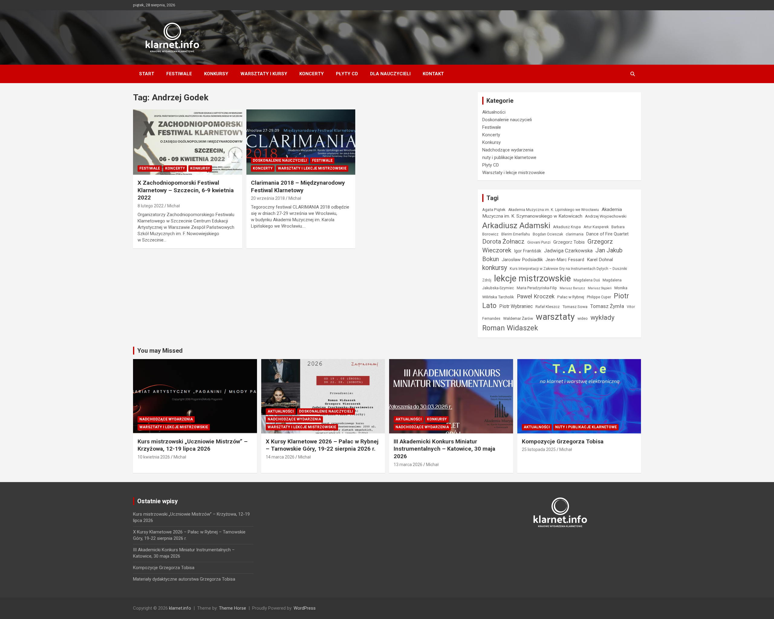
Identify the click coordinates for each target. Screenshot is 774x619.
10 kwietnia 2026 (154, 457)
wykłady (602, 317)
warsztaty (555, 317)
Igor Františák (527, 251)
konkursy (494, 267)
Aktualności (494, 112)
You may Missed (160, 350)
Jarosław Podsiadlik (522, 259)
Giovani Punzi (539, 242)
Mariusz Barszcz (572, 288)
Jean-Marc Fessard (564, 259)
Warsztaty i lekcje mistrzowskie (312, 168)
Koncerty (311, 73)
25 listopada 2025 (539, 449)
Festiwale (179, 73)
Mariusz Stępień (600, 288)
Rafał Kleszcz (547, 306)
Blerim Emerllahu (515, 234)
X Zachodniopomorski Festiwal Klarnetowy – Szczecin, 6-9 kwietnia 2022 (186, 190)
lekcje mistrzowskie (532, 278)
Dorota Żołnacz (503, 241)
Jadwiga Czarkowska (568, 251)
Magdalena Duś (587, 280)
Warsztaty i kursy (263, 73)
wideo (582, 318)
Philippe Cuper (599, 297)
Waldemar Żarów (518, 318)
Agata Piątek (494, 209)
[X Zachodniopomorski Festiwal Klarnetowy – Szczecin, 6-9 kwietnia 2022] (187, 142)
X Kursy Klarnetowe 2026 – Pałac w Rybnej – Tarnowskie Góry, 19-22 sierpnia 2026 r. (322, 445)
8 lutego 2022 (151, 205)
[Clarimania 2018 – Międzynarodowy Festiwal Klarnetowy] (301, 142)
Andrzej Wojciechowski (605, 216)
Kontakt (433, 73)
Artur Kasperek (596, 227)
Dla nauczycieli (390, 73)
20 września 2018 (268, 198)
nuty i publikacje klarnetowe (509, 157)
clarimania (575, 234)
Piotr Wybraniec (516, 306)
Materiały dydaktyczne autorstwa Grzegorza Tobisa (184, 579)
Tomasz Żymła (607, 306)
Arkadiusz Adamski (516, 225)
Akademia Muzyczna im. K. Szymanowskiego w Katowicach (552, 213)
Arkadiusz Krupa (567, 227)
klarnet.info (180, 608)
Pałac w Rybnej (570, 296)
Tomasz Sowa (574, 306)
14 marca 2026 (280, 457)
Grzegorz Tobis (569, 242)
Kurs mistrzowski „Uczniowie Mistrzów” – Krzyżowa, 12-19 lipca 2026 (193, 445)
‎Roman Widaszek (510, 328)
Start (146, 73)
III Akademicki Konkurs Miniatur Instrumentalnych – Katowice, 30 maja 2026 (444, 449)
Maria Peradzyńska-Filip (537, 288)
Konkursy (216, 73)
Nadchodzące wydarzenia (507, 150)
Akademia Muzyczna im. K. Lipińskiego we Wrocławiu (553, 210)
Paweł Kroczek (535, 296)
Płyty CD (347, 73)
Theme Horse (232, 608)
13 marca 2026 (408, 464)
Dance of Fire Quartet (607, 234)
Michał (173, 205)
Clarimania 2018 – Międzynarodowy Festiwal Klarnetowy (298, 186)
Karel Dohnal (600, 259)
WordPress (305, 608)
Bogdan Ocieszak (548, 234)
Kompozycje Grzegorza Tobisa (562, 441)
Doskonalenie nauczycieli (280, 160)
